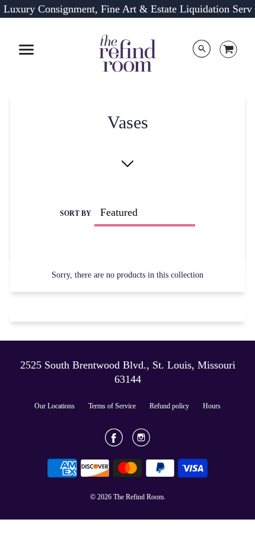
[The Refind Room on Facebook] (114, 442)
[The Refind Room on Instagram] (141, 442)
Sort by (75, 213)
